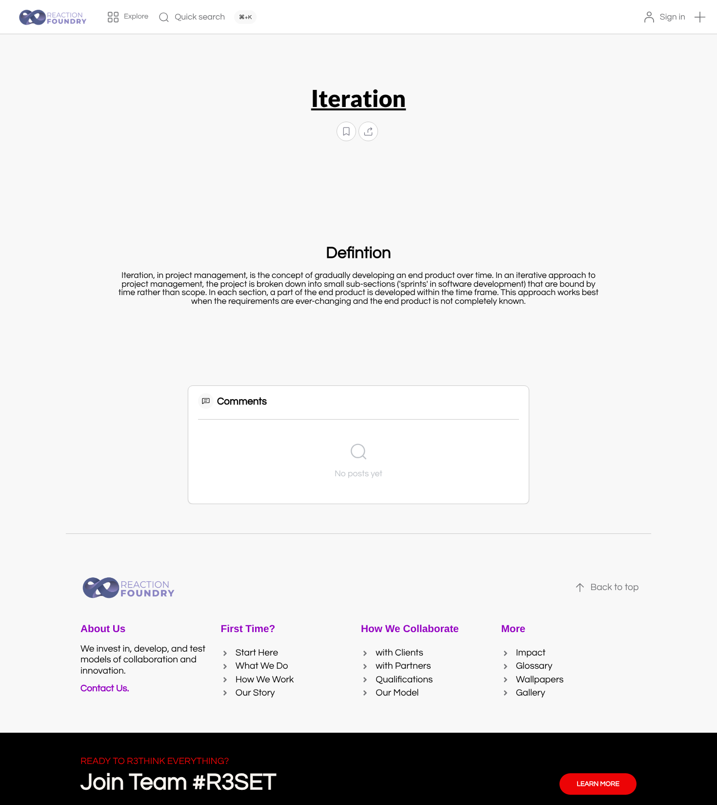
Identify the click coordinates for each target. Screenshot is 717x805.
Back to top (614, 588)
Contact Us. (106, 689)
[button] (700, 17)
